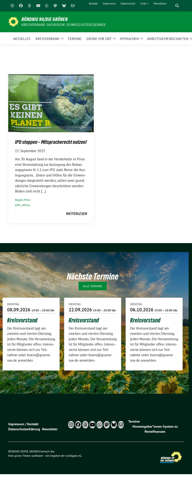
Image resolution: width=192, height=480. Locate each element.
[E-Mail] (72, 6)
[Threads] (29, 6)
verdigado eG (73, 455)
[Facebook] (21, 6)
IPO (18, 205)
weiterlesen (76, 213)
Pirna (27, 205)
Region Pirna (22, 200)
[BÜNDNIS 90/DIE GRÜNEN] (13, 21)
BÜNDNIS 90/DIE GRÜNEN (45, 19)
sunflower (37, 455)
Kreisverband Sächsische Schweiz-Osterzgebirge (64, 25)
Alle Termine (92, 286)
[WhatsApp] (46, 6)
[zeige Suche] (177, 5)
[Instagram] (12, 6)
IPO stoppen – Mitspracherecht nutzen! (51, 142)
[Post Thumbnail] (51, 103)
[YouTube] (38, 6)
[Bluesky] (64, 6)
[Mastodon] (55, 6)
